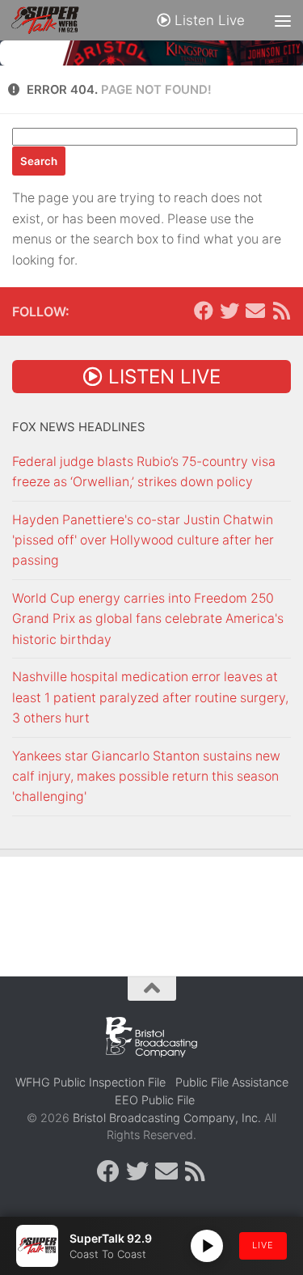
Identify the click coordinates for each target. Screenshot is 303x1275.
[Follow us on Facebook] (203, 310)
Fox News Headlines (78, 427)
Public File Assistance (231, 1082)
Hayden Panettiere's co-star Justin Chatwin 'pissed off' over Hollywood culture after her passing (143, 540)
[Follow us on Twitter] (229, 310)
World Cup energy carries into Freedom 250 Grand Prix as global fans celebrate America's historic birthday (148, 619)
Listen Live (207, 20)
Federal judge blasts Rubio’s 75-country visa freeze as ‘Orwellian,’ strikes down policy (144, 471)
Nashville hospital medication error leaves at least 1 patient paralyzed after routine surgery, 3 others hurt (150, 697)
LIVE (263, 1245)
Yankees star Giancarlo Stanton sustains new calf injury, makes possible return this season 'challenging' (146, 776)
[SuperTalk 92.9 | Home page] (56, 20)
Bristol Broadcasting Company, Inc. (167, 1118)
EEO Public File (155, 1100)
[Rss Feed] (281, 310)
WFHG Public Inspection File (90, 1082)
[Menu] (283, 20)
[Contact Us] (255, 310)
